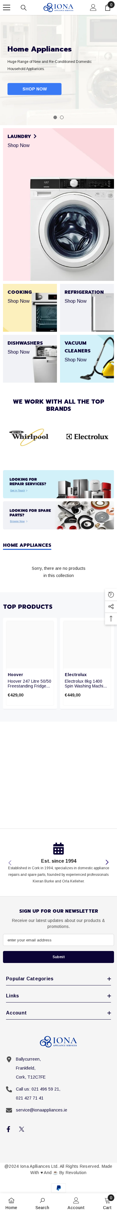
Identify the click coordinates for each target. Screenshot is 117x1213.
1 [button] (55, 117)
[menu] (6, 7)
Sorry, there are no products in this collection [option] (59, 572)
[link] (30, 437)
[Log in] (93, 7)
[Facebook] (8, 1129)
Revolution (76, 1172)
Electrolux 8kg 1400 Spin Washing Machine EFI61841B (86, 683)
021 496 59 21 (45, 1089)
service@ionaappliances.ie (41, 1110)
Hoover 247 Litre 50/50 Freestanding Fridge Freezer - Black (29, 683)
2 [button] (62, 117)
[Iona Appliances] (58, 484)
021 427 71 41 (30, 1098)
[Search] (23, 7)
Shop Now (34, 89)
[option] (58, 70)
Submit (58, 957)
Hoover (15, 674)
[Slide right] (107, 862)
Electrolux (76, 674)
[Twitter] (21, 1129)
